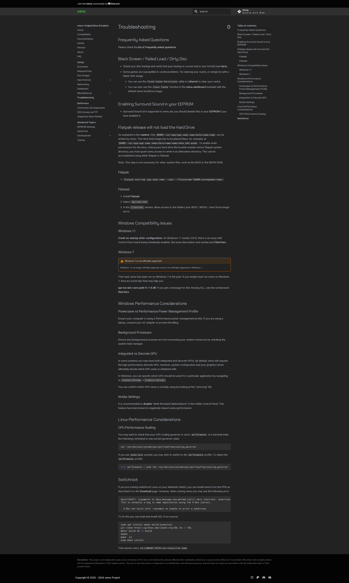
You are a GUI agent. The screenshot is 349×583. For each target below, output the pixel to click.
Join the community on (98, 3)
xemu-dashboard (196, 87)
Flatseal (134, 196)
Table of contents (246, 25)
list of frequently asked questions (157, 47)
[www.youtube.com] (269, 577)
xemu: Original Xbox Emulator (93, 25)
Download (145, 491)
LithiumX (193, 81)
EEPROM (214, 111)
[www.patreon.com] (258, 577)
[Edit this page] (229, 27)
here (223, 66)
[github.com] (252, 577)
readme (144, 134)
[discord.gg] (263, 577)
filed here (220, 242)
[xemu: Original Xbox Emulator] (81, 11)
